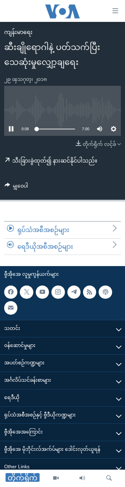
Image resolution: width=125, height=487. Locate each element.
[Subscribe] (10, 308)
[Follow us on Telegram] (74, 292)
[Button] (16, 187)
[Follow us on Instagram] (58, 292)
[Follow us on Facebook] (10, 292)
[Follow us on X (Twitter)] (26, 292)
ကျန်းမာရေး (18, 32)
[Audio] (82, 478)
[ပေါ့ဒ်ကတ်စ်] (105, 292)
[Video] (55, 478)
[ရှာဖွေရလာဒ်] (109, 478)
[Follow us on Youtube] (42, 292)
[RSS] (89, 292)
